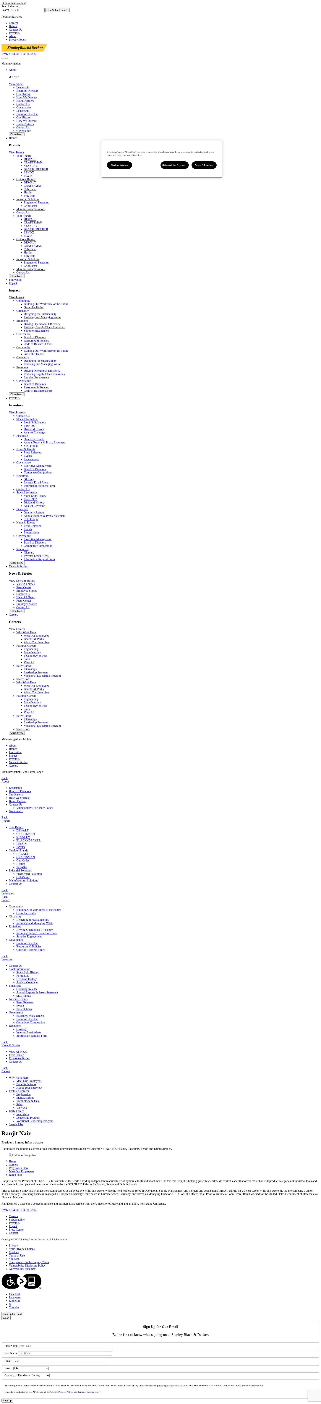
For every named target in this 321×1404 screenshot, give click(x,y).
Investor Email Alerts (36, 482)
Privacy (13, 1245)
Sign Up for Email (12, 1314)
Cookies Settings (119, 165)
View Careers (17, 629)
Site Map (14, 1258)
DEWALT (30, 159)
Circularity (15, 916)
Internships (30, 669)
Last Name (10, 1353)
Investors (14, 32)
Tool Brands (16, 827)
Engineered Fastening (36, 202)
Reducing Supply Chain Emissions (44, 327)
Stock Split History (35, 422)
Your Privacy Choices (22, 1248)
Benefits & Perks (34, 639)
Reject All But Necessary (174, 165)
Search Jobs (23, 679)
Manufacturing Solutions (30, 209)
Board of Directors (35, 337)
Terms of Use (17, 1255)
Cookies (14, 1252)
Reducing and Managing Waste (42, 317)
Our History (16, 794)
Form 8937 (30, 425)
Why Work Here (18, 1077)
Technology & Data (35, 655)
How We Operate (19, 797)
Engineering (31, 649)
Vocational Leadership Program (42, 675)
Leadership (15, 787)
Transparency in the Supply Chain (29, 1262)
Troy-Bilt (29, 195)
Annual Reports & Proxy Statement (44, 442)
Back (4, 778)
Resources (15, 1025)
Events (28, 455)
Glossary (29, 479)
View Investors (18, 412)
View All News (18, 1051)
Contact (13, 1232)
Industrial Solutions (20, 870)
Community (16, 906)
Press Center (16, 1055)
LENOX (29, 172)
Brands (13, 26)
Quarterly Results (34, 439)
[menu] (160, 752)
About (12, 36)
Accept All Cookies (204, 165)
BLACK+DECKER (36, 169)
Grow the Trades (33, 307)
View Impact (16, 297)
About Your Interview (36, 642)
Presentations (31, 459)
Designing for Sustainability (40, 314)
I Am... (8, 1368)
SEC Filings (31, 445)
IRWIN (28, 175)
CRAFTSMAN (33, 162)
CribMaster (30, 205)
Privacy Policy (17, 39)
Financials (15, 985)
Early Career (16, 1111)
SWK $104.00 (18, 53)
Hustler (28, 192)
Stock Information (19, 969)
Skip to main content (13, 3)
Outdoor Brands (18, 850)
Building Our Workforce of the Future (46, 304)
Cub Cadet (30, 189)
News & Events (18, 999)
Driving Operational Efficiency (42, 324)
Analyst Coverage (34, 432)
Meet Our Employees (36, 635)
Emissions (15, 926)
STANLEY (31, 165)
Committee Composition (38, 472)
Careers (13, 22)
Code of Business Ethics (38, 344)
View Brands (16, 152)
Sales (27, 659)
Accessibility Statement (22, 1268)
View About (16, 84)
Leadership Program (36, 672)
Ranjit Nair (15, 1174)
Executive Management (37, 465)
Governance (23, 107)
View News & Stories (22, 580)
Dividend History (34, 429)
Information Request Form (39, 485)
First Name (10, 1345)
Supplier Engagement (36, 330)
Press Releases (32, 452)
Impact (13, 755)
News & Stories (18, 762)
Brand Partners (17, 801)
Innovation (15, 752)
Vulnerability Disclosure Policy (34, 807)
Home (12, 1161)
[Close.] (20, 7)
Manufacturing (32, 652)
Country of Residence (17, 1375)
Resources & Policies (36, 340)
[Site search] (2, 58)
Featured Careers (19, 1091)
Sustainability (17, 1219)
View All (29, 662)
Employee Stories (19, 1058)
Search (5, 9)
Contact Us (15, 29)
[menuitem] (164, 745)
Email (7, 1360)
